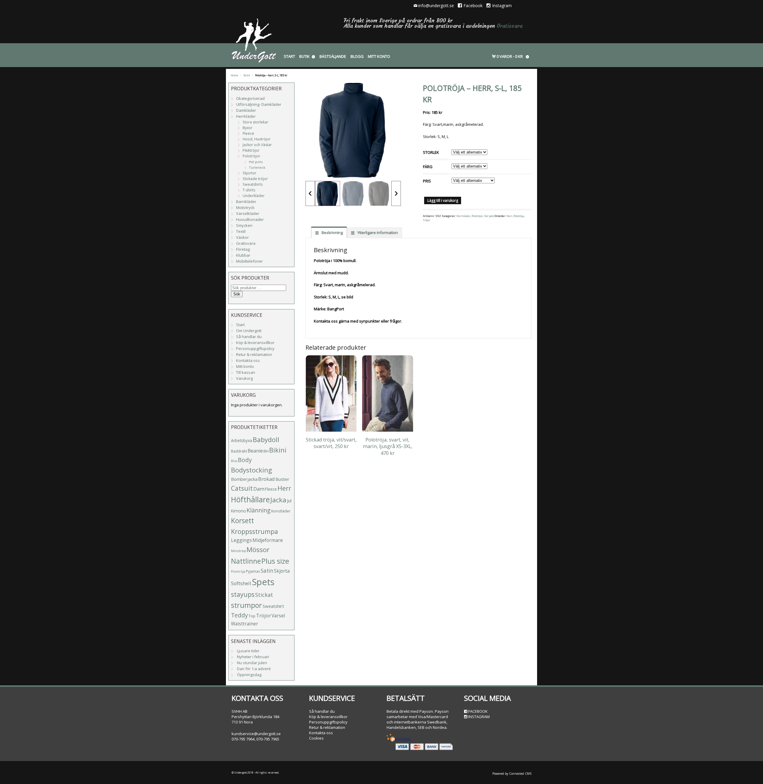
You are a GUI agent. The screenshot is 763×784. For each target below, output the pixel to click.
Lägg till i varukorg (442, 200)
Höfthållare (250, 499)
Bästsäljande (333, 56)
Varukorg (244, 378)
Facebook (473, 5)
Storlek (431, 152)
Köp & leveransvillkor (255, 342)
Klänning (258, 510)
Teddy (239, 615)
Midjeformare (267, 540)
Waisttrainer (244, 623)
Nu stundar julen (252, 662)
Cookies (316, 738)
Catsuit (242, 488)
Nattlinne (246, 561)
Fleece (248, 133)
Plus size (275, 561)
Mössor (257, 549)
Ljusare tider (248, 650)
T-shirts (249, 190)
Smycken (244, 225)
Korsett (242, 520)
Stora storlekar (255, 122)
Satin (267, 570)
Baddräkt (239, 451)
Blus (234, 461)
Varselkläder (247, 213)
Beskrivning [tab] (332, 232)
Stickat (264, 594)
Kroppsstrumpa (254, 531)
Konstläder (281, 511)
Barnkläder (246, 201)
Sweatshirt (273, 606)
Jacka (278, 499)
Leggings (241, 540)
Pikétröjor (251, 150)
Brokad (266, 478)
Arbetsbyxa (241, 440)
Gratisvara (509, 25)
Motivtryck (245, 207)
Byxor (247, 127)
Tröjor (426, 220)
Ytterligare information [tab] (377, 232)
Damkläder (246, 110)
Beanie (255, 450)
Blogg (357, 56)
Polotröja (519, 216)
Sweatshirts (253, 184)
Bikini (277, 450)
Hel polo (489, 216)
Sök (236, 294)
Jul (289, 500)
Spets (263, 582)
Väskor (242, 237)
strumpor (246, 605)
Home (234, 75)
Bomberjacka (244, 479)
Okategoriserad (250, 98)
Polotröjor (477, 216)
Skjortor (249, 173)
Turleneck (257, 167)
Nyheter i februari (253, 656)
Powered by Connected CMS (511, 773)
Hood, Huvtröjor (257, 139)
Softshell (241, 583)
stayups (243, 594)
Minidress (238, 551)
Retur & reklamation (254, 354)
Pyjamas (253, 571)
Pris (427, 181)
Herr (509, 216)
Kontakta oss (248, 360)
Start (289, 56)
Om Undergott (248, 330)
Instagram (502, 5)
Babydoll (266, 439)
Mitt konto (379, 56)
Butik (304, 56)
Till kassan (245, 372)
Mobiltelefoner (249, 261)
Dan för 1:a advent (254, 668)
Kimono (238, 511)
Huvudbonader (250, 219)
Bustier (282, 479)
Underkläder (254, 195)
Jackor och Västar (257, 144)
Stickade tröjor (255, 178)
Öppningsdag (249, 674)
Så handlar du (249, 336)
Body (245, 460)
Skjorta (282, 571)
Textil (241, 231)
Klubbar (243, 255)
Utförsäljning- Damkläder (258, 104)
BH (266, 451)
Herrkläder (463, 216)
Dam (258, 488)
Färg (427, 166)
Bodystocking (251, 470)
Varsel (278, 615)
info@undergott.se (436, 5)
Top (252, 616)
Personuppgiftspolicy (255, 348)
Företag (243, 249)
